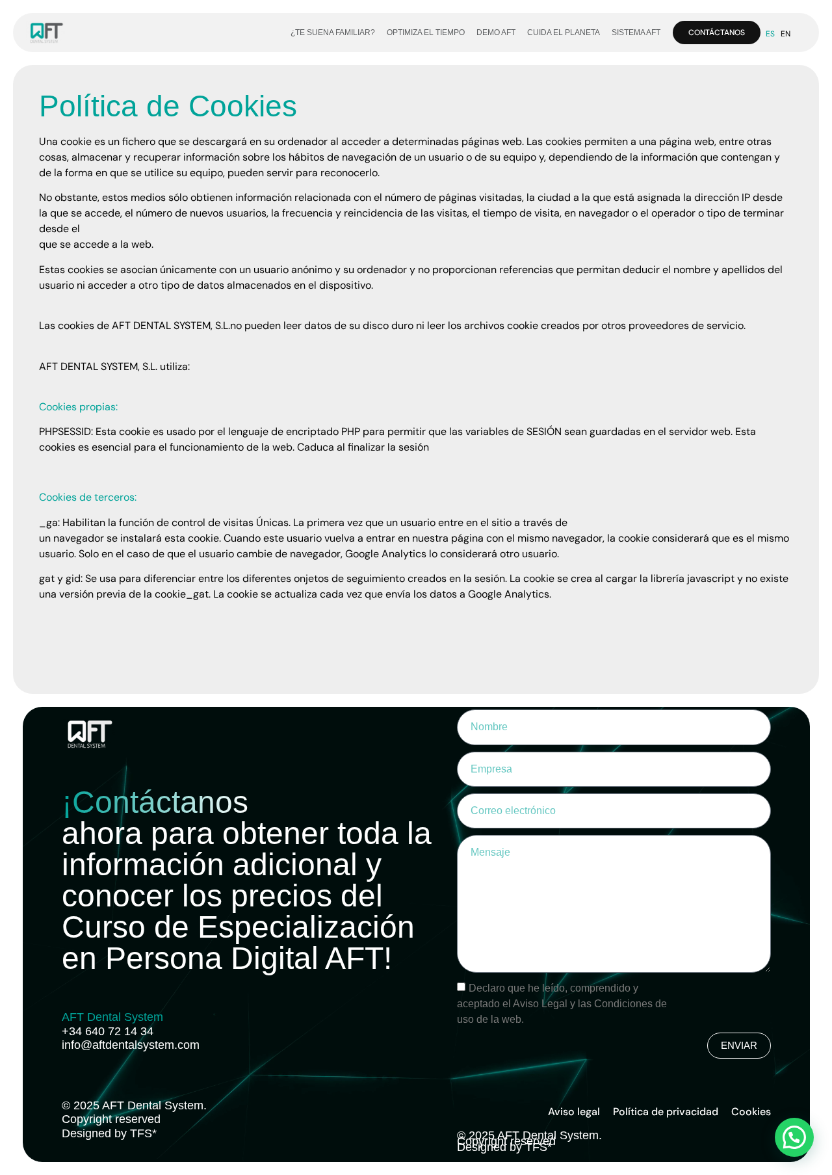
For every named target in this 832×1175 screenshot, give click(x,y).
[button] (794, 1137)
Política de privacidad (665, 1111)
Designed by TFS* (109, 1133)
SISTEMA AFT (636, 32)
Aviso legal (574, 1111)
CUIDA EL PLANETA (563, 32)
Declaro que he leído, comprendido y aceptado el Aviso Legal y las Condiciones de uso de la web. (562, 1003)
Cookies (751, 1111)
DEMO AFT (495, 32)
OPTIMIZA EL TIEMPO (426, 32)
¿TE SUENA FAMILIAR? (333, 32)
